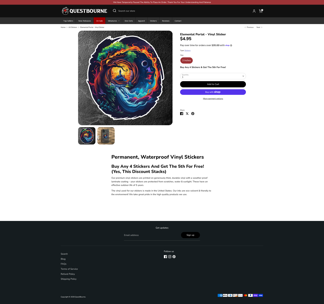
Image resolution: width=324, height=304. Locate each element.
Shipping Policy (68, 278)
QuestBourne (80, 297)
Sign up (190, 235)
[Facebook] (165, 256)
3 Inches (186, 60)
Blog (63, 258)
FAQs (63, 263)
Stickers (188, 50)
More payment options (213, 98)
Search (64, 253)
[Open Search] (114, 10)
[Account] (254, 11)
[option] (125, 79)
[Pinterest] (174, 256)
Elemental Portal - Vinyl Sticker (92, 27)
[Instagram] (169, 256)
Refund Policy (68, 274)
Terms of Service (69, 268)
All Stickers (72, 27)
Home (63, 27)
